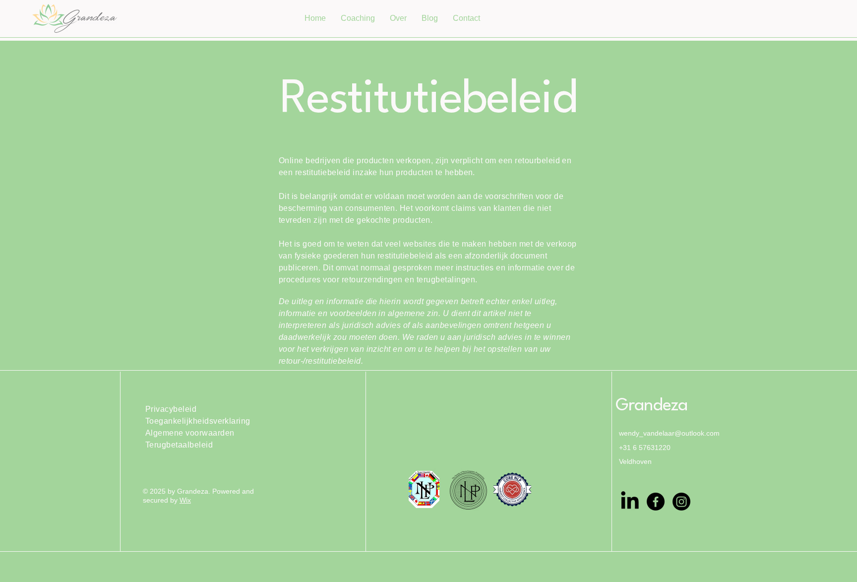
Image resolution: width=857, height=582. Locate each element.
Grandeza (651, 405)
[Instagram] (681, 502)
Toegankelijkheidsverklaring (197, 421)
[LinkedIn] (630, 502)
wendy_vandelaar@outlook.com (669, 433)
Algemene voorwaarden (190, 433)
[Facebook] (656, 502)
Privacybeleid (170, 409)
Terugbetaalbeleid (179, 445)
